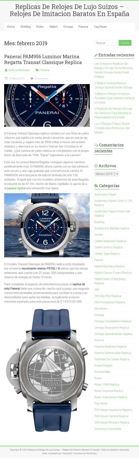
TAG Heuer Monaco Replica (111, 422)
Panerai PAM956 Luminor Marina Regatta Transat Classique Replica (43, 59)
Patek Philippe (103, 365)
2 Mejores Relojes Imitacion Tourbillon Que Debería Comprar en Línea (114, 98)
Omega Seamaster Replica (111, 327)
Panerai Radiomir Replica (110, 346)
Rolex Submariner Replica (110, 397)
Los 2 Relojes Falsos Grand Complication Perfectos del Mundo (111, 128)
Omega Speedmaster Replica (113, 334)
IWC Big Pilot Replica (107, 296)
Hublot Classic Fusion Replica (113, 272)
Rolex (40, 26)
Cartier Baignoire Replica (110, 241)
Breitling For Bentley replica (111, 228)
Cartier (98, 234)
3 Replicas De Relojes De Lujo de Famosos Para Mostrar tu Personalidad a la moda (113, 113)
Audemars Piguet (105, 194)
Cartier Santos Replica (108, 247)
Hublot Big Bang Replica (109, 266)
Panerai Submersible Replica (112, 353)
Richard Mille (102, 372)
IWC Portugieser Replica (109, 302)
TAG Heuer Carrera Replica (111, 416)
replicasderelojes (19, 70)
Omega (68, 26)
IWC (97, 289)
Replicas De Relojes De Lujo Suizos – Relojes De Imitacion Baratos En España (69, 10)
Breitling (26, 26)
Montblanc (101, 308)
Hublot (53, 26)
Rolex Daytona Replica (108, 391)
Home (11, 26)
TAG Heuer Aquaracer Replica (113, 410)
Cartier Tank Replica (107, 253)
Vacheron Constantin (107, 429)
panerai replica (16, 188)
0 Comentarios (41, 78)
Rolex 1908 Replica (106, 384)
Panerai (83, 26)
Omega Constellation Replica (112, 321)
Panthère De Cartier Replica (111, 359)
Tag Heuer (100, 26)
